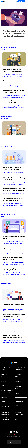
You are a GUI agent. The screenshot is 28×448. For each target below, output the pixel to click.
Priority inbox (4, 374)
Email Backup (4, 376)
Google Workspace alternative (5, 400)
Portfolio (16, 376)
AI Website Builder (18, 399)
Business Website (18, 408)
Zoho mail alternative (5, 408)
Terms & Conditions (19, 414)
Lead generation (18, 369)
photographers (18, 374)
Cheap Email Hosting (5, 395)
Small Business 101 (6, 147)
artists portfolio (18, 386)
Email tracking (4, 372)
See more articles (25, 48)
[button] (26, 1)
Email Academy (6, 284)
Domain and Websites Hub (8, 215)
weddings (17, 388)
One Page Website (19, 401)
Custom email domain (6, 388)
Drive (2, 379)
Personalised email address (5, 384)
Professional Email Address (7, 390)
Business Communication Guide (9, 48)
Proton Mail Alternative (6, 404)
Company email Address (6, 392)
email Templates (4, 421)
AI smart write (4, 369)
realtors (17, 372)
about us (17, 421)
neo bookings (4, 417)
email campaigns (5, 414)
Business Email (4, 397)
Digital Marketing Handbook (6, 117)
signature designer (5, 419)
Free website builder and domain (20, 404)
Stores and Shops (18, 395)
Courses (17, 393)
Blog (16, 419)
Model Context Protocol (6, 381)
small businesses (18, 383)
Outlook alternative (5, 406)
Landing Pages (18, 381)
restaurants (17, 391)
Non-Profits (17, 379)
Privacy (16, 417)
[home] (3, 1)
